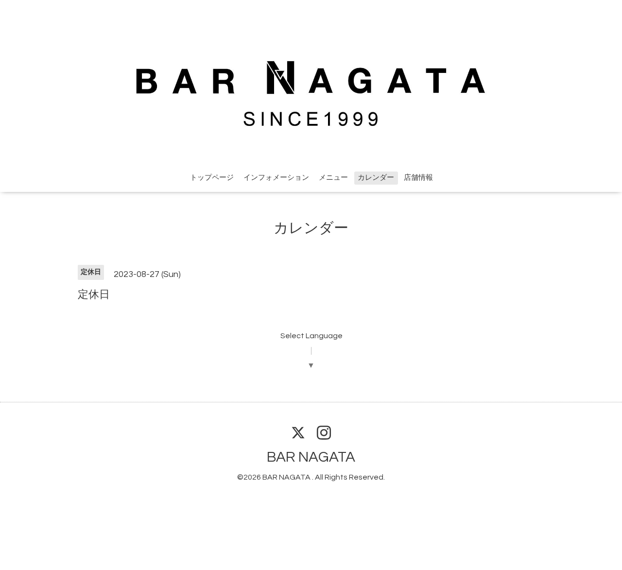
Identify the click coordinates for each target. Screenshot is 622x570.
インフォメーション (276, 177)
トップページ (212, 177)
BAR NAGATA (311, 457)
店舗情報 (418, 177)
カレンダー (376, 177)
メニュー (333, 177)
